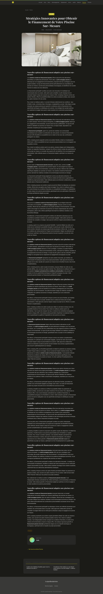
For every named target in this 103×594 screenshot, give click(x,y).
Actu (45, 2)
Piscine (84, 2)
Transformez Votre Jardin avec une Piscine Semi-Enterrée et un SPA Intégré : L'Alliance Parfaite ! (64, 568)
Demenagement (55, 2)
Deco (49, 2)
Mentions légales (49, 586)
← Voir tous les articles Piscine (35, 549)
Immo (69, 2)
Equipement (64, 2)
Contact (56, 586)
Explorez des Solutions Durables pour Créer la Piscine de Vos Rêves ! (38, 567)
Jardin (74, 2)
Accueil (40, 2)
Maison (79, 2)
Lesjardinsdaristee (51, 581)
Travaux (89, 2)
